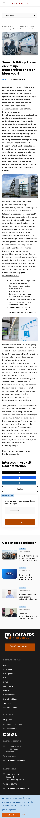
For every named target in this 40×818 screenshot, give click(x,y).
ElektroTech (8, 686)
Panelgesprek (9, 674)
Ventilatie (7, 703)
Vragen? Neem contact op (19, 647)
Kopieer (20, 489)
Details (23, 814)
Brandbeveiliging (10, 699)
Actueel (5, 79)
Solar (5, 678)
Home (4, 26)
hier (18, 454)
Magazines (7, 720)
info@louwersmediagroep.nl (17, 760)
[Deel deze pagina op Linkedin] (19, 483)
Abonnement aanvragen (13, 724)
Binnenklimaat (9, 695)
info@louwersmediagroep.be (17, 788)
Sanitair (6, 691)
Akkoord (11, 815)
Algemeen (7, 669)
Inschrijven (20, 522)
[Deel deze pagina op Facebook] (19, 477)
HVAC (5, 682)
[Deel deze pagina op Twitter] (19, 472)
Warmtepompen (10, 708)
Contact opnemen (10, 728)
